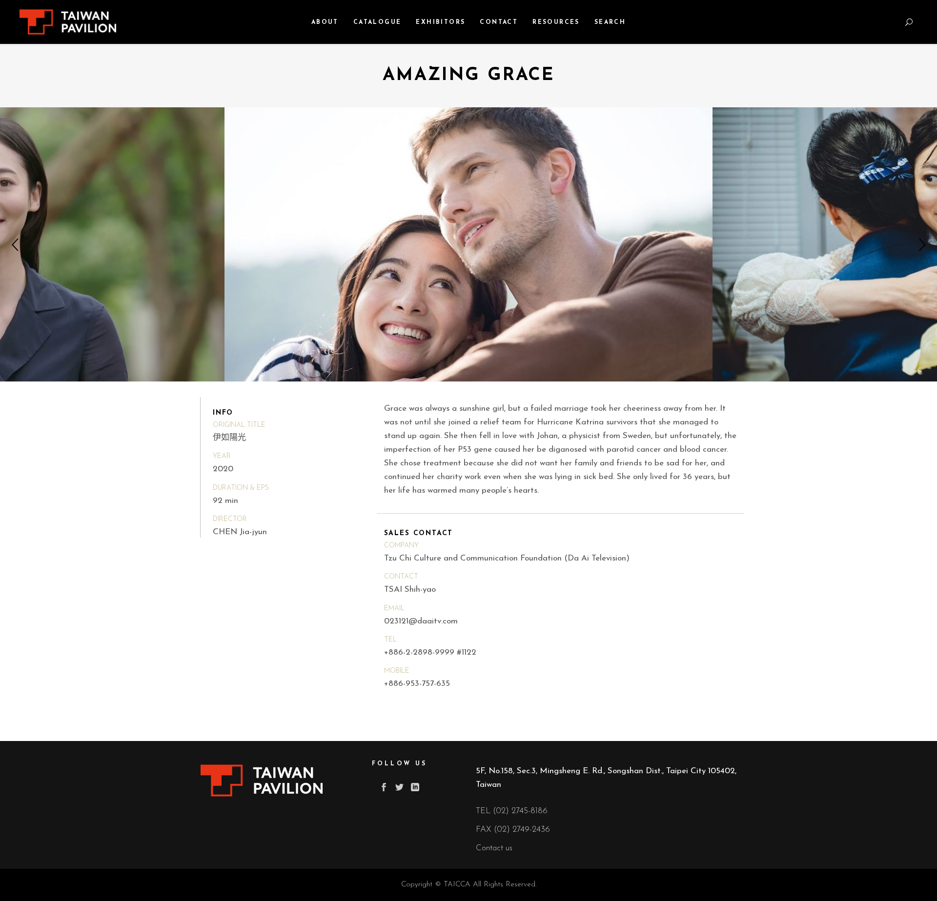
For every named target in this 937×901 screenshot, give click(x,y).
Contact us (494, 848)
